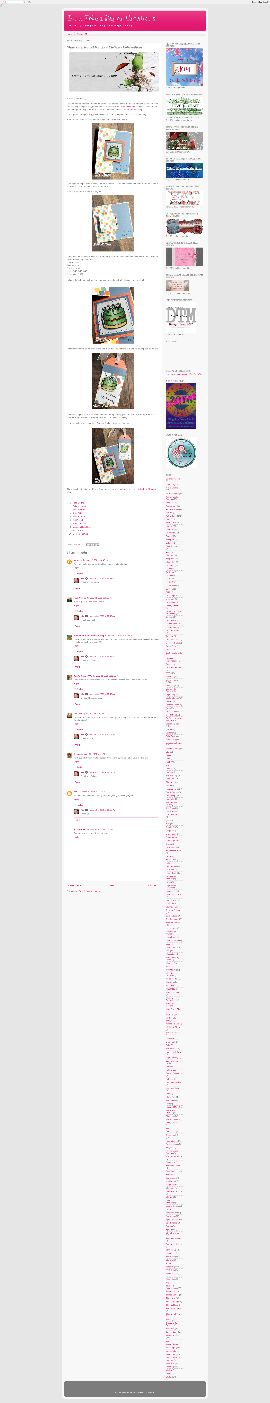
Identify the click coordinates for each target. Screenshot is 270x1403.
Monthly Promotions (171, 999)
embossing (171, 740)
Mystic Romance (173, 1033)
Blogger (151, 1392)
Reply (76, 568)
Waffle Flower (172, 1344)
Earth (168, 729)
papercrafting (172, 1061)
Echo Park (170, 736)
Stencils (169, 1260)
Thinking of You (173, 1314)
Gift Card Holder (173, 815)
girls (168, 824)
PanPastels (171, 1049)
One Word (170, 1039)
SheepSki (170, 1188)
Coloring (169, 636)
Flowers (169, 782)
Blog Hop (170, 559)
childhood (170, 599)
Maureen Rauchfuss (82, 527)
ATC (168, 513)
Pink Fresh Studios (171, 1111)
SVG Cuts (170, 1270)
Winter (169, 1377)
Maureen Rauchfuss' (129, 107)
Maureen (78, 560)
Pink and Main (172, 1107)
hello (168, 863)
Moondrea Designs (170, 1005)
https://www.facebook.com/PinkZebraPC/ (184, 374)
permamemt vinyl (173, 1082)
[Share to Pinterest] (98, 544)
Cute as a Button (173, 668)
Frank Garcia (172, 792)
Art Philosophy (172, 509)
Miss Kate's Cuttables (171, 974)
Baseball (170, 529)
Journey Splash (173, 910)
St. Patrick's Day (173, 1233)
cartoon (169, 589)
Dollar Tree (171, 711)
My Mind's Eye (172, 1024)
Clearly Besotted (173, 606)
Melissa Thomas (80, 534)
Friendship (170, 796)
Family (169, 769)
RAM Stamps (172, 1141)
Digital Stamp (172, 698)
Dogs (168, 708)
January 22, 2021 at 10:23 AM (120, 636)
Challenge (170, 596)
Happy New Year (173, 851)
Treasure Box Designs (172, 1324)
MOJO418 (170, 989)
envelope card (172, 749)
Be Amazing (171, 533)
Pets (168, 1094)
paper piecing (172, 1058)
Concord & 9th (172, 643)
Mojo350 (170, 982)
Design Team (172, 680)
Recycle (169, 1147)
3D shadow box (173, 479)
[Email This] (87, 544)
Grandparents (172, 837)
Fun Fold (170, 799)
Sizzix (168, 1209)
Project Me (171, 1132)
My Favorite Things (171, 1019)
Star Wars (170, 1257)
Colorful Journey (173, 630)
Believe (169, 543)
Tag (167, 1282)
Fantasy (169, 772)
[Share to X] (92, 544)
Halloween (170, 847)
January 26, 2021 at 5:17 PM (94, 754)
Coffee (169, 617)
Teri (75, 714)
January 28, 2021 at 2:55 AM (92, 792)
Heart (168, 856)
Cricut (168, 664)
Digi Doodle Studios (171, 690)
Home (69, 34)
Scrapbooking (172, 1171)
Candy (169, 575)
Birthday (169, 555)
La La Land (171, 928)
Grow (168, 844)
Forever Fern (172, 789)
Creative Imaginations (171, 660)
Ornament (170, 1042)
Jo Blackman (79, 516)
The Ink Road (172, 1305)
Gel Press (170, 808)
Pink (168, 1104)
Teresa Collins (172, 1295)
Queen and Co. (173, 1135)
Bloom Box (171, 562)
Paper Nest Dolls (173, 1052)
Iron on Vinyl (171, 900)
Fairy (168, 759)
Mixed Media (171, 979)
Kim (82, 578)
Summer (170, 1267)
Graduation (171, 834)
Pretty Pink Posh (173, 1123)
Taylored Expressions (171, 1287)
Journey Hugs (172, 907)
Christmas (170, 602)
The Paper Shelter (174, 1308)
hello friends (171, 866)
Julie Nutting (171, 916)
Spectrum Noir (172, 1219)
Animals (169, 503)
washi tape (171, 1348)
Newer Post (74, 885)
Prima (168, 1128)
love (168, 951)
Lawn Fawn (171, 937)
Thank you (170, 1298)
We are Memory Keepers (173, 1359)
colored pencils (172, 627)
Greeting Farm (172, 841)
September (171, 1178)
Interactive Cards (173, 894)
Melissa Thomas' (129, 110)
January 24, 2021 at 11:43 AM (102, 616)
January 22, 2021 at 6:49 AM (96, 560)
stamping (170, 1253)
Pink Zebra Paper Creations (112, 18)
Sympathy (170, 1279)
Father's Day (171, 775)
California (170, 572)
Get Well (170, 811)
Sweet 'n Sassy (172, 1273)
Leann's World (172, 941)
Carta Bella (171, 585)
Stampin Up (171, 1250)
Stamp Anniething (174, 1239)
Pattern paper (172, 1070)
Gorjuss (169, 830)
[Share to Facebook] (95, 544)
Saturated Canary (174, 1156)
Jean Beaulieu (79, 510)
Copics (169, 650)
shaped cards (172, 1185)
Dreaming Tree (172, 724)
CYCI (168, 673)
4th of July (170, 485)
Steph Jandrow (79, 523)
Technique (170, 1291)
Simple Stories (172, 1206)
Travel (168, 1320)
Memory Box (171, 963)
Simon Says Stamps (171, 1201)
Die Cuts (170, 686)
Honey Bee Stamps (171, 877)
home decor (171, 873)
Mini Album (171, 970)
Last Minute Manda (171, 933)
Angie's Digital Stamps (172, 498)
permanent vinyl (173, 1088)
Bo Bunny (170, 565)
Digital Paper (171, 695)
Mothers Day (171, 1015)
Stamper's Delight (174, 1244)
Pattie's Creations (174, 1073)
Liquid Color (171, 947)
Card (168, 579)
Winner (169, 1373)
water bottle (171, 1351)
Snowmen (170, 1216)
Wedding (170, 1367)
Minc (168, 966)
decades (170, 677)
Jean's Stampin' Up (83, 676)
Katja (76, 792)
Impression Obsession (171, 886)
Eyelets (169, 755)
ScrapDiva (170, 1175)
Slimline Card (172, 1213)
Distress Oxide (172, 705)
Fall (167, 765)
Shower (169, 1197)
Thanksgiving (172, 1302)
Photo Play (171, 1097)
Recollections (172, 1144)
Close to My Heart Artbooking (174, 612)
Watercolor (171, 1354)
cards (168, 582)
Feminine (170, 779)
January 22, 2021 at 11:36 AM (106, 676)
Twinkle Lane (172, 1332)
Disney (169, 701)
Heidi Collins (79, 503)
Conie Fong (171, 646)
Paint (168, 1045)
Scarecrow (170, 1162)
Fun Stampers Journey (172, 803)
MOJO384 (170, 986)
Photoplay (170, 1100)
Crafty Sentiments (174, 653)
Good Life (170, 827)
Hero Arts (170, 870)
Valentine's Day (173, 1335)
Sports (169, 1226)
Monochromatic (173, 992)
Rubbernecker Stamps (172, 1152)
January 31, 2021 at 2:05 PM (100, 829)
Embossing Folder (174, 743)
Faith (168, 762)
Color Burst (171, 620)
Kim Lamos (78, 530)
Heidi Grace (171, 860)
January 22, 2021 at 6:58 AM (99, 598)
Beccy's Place (172, 540)
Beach (169, 536)
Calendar (170, 569)
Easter (169, 733)
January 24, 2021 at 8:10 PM (91, 714)
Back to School (172, 523)
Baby (168, 519)
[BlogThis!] (90, 544)
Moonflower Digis (173, 1009)
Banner (169, 526)
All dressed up (172, 494)
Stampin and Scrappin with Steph (90, 636)
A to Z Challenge (173, 488)
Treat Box (170, 1329)
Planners (170, 1116)
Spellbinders (171, 1223)
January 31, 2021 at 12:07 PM (102, 734)
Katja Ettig (77, 513)
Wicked (169, 1370)
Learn (168, 944)
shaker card (171, 1181)
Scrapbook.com (173, 1166)
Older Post (153, 885)
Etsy (168, 752)
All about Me (82, 34)
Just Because (172, 919)
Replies (80, 573)
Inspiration (170, 891)
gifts (168, 820)
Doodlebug (171, 715)
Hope (168, 882)
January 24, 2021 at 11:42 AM (102, 578)
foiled (168, 786)
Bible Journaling (173, 546)
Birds (168, 552)
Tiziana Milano (79, 506)
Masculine (170, 954)
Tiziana (77, 754)
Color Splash (171, 624)
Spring (169, 1230)
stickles (169, 1263)
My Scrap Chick (173, 1027)
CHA (168, 592)
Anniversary (171, 506)
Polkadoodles (172, 1119)
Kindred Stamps (173, 923)
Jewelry (169, 903)
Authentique (171, 516)
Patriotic (169, 1067)
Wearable (170, 1363)
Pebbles (169, 1079)
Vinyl (168, 1341)
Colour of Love (172, 639)
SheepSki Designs (174, 1191)
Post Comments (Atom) (89, 891)
